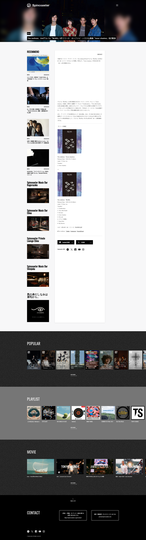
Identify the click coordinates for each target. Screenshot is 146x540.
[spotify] (67, 250)
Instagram (73, 231)
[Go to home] (38, 5)
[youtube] (79, 250)
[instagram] (83, 250)
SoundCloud (80, 231)
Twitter (68, 231)
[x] (71, 250)
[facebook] (75, 250)
